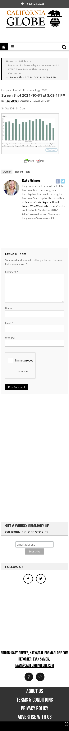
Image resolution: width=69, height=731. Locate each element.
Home (9, 61)
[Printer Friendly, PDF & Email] (34, 161)
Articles (23, 61)
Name (9, 308)
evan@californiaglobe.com (34, 666)
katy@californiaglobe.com (49, 653)
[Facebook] (58, 181)
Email (9, 323)
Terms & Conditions (34, 699)
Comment (11, 272)
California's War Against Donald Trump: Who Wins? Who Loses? (41, 204)
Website (10, 338)
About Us (34, 691)
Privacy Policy (34, 708)
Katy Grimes (12, 101)
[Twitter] (63, 181)
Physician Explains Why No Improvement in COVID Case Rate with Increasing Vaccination (34, 69)
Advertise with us (35, 717)
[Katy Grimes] (11, 187)
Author (7, 171)
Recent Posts (22, 171)
